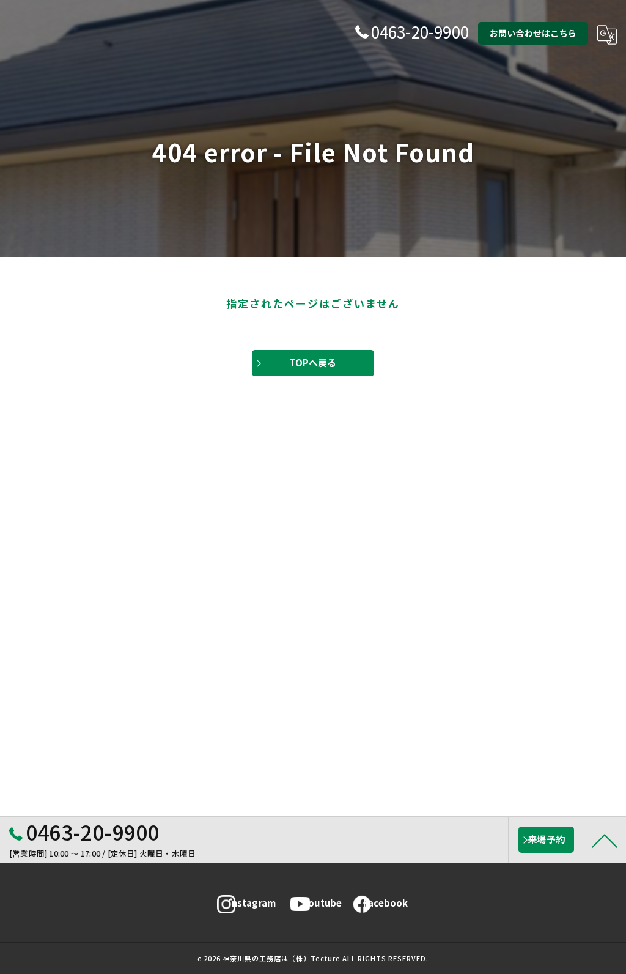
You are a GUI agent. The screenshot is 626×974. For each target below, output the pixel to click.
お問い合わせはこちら (533, 33)
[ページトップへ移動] (604, 840)
